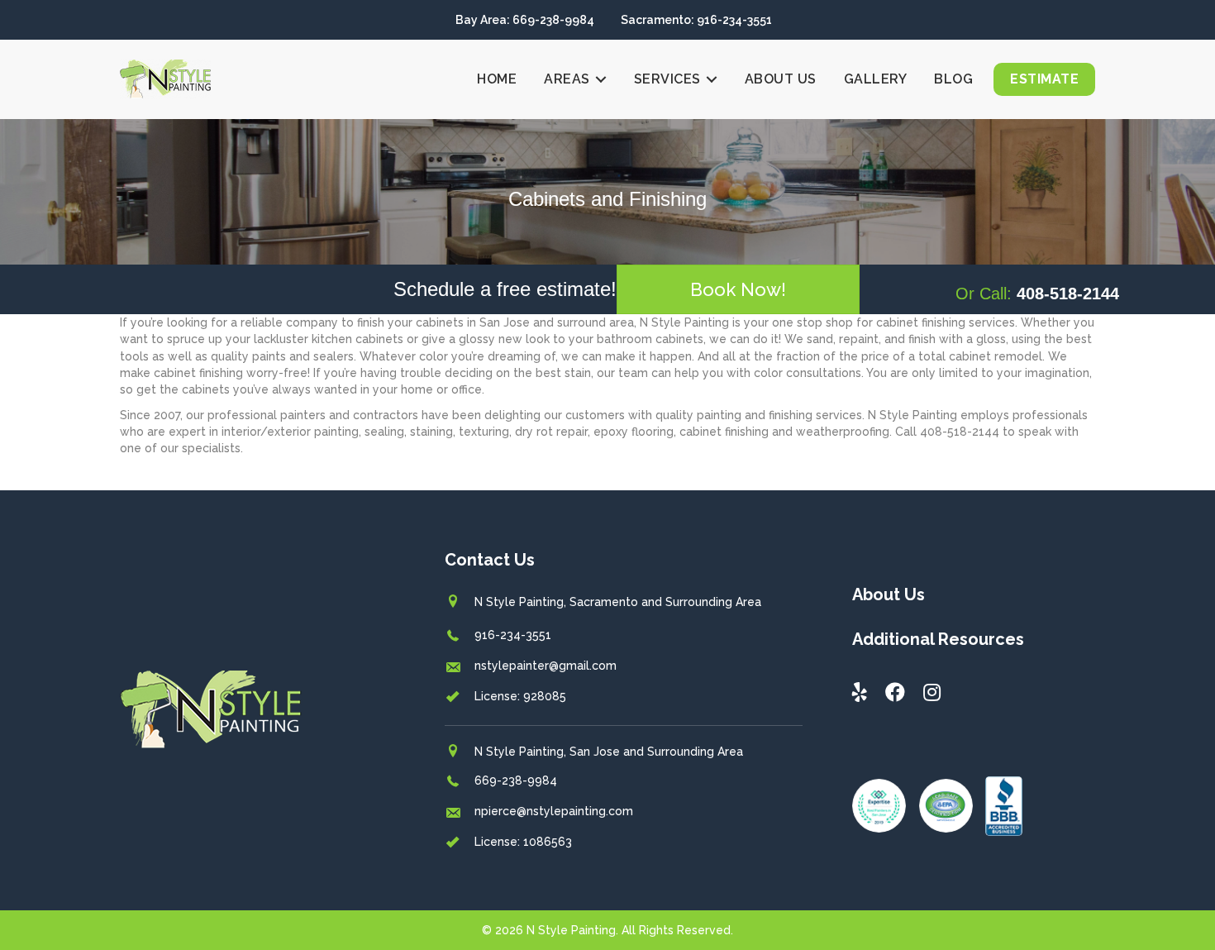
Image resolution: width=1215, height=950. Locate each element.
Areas (567, 79)
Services (667, 79)
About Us (781, 79)
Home (497, 79)
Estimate (1044, 79)
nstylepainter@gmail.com (545, 665)
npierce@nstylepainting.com (553, 811)
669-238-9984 (515, 780)
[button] (738, 289)
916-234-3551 (512, 635)
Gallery (876, 79)
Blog (953, 79)
